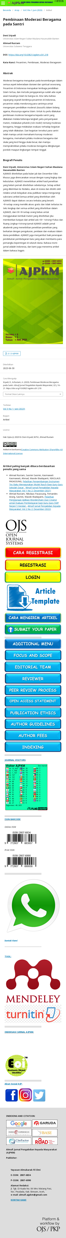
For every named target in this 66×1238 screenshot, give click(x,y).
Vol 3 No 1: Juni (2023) (32, 10)
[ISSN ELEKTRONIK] (20, 844)
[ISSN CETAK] (20, 867)
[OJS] (16, 545)
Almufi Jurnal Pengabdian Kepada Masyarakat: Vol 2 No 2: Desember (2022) (34, 508)
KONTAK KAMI (18, 1199)
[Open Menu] (3, 3)
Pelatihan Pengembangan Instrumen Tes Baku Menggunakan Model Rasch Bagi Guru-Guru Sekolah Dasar (36, 484)
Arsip (17, 10)
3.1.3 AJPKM (12, 353)
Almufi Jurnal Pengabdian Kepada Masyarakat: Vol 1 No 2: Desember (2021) (33, 489)
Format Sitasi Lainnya (14, 394)
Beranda (7, 10)
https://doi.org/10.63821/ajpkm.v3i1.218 (28, 54)
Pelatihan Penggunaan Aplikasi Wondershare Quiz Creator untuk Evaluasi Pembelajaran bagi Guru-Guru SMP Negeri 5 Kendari (34, 501)
